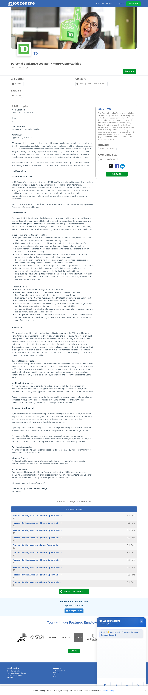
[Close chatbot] (141, 621)
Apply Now (130, 71)
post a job (133, 4)
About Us (56, 672)
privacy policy (108, 691)
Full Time (18, 84)
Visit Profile (117, 174)
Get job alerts (75, 611)
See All (74, 651)
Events (55, 674)
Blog (54, 676)
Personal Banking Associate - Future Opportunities (36, 545)
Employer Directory (59, 670)
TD (36, 53)
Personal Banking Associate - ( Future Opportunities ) (37, 515)
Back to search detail (74, 591)
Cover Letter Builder (103, 4)
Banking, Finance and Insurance (92, 84)
